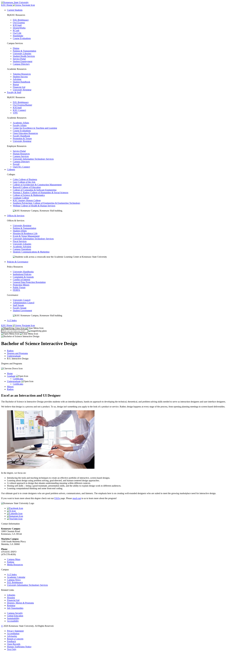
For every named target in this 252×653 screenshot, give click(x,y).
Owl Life (17, 33)
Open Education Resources (25, 133)
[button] (22, 328)
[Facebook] (129, 508)
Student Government (22, 310)
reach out (76, 498)
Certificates (18, 378)
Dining (16, 48)
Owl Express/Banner (22, 105)
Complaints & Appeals (23, 277)
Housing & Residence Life (25, 233)
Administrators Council (23, 302)
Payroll (16, 164)
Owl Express (19, 22)
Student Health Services (24, 56)
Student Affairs (20, 231)
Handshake (18, 35)
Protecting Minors (21, 285)
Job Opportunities (15, 608)
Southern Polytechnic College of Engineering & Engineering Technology (46, 203)
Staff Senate (18, 305)
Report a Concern (15, 639)
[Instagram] (129, 516)
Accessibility (13, 621)
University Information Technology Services (33, 159)
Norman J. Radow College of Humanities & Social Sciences (40, 192)
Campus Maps (13, 559)
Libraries (11, 595)
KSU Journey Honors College (27, 200)
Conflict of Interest (21, 279)
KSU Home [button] (7, 5)
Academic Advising (22, 246)
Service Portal (19, 59)
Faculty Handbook (21, 136)
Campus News (14, 580)
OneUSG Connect (21, 167)
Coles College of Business (25, 179)
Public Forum (19, 287)
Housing (11, 597)
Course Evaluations (22, 38)
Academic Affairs (21, 122)
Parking (10, 562)
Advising (17, 79)
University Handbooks (23, 271)
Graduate (11, 376)
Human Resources (21, 153)
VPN (15, 113)
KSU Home (7, 325)
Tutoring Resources (22, 74)
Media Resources (15, 564)
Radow (10, 350)
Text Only (11, 649)
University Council (21, 300)
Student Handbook (21, 82)
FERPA (16, 290)
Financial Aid (19, 87)
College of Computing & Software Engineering (34, 190)
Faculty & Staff (14, 92)
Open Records (13, 644)
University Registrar (22, 89)
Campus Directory (21, 64)
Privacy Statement (15, 631)
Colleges (11, 169)
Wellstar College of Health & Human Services (34, 205)
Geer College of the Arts (24, 182)
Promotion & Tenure (22, 138)
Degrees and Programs (17, 353)
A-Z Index (12, 320)
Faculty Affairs (20, 125)
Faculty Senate (19, 308)
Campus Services (21, 156)
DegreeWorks (19, 28)
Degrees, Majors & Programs (20, 603)
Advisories (12, 636)
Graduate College (21, 198)
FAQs (57, 498)
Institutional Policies (22, 274)
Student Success (20, 76)
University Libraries (22, 53)
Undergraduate (14, 356)
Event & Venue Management (26, 236)
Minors (10, 386)
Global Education (15, 615)
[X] (129, 511)
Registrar (11, 605)
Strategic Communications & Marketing (31, 252)
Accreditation (13, 633)
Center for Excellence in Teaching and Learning (35, 128)
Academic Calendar (16, 577)
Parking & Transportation (24, 51)
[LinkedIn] (129, 513)
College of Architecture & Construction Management (37, 184)
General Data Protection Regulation (29, 282)
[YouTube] (129, 518)
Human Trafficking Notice (19, 646)
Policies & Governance (17, 261)
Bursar (16, 84)
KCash (16, 30)
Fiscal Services (20, 241)
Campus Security (15, 613)
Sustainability (13, 618)
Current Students (14, 10)
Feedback (11, 641)
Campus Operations (22, 249)
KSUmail (17, 25)
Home (10, 373)
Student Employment (22, 61)
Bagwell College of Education (27, 187)
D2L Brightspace (21, 20)
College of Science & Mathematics (29, 195)
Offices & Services (15, 215)
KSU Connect (19, 110)
